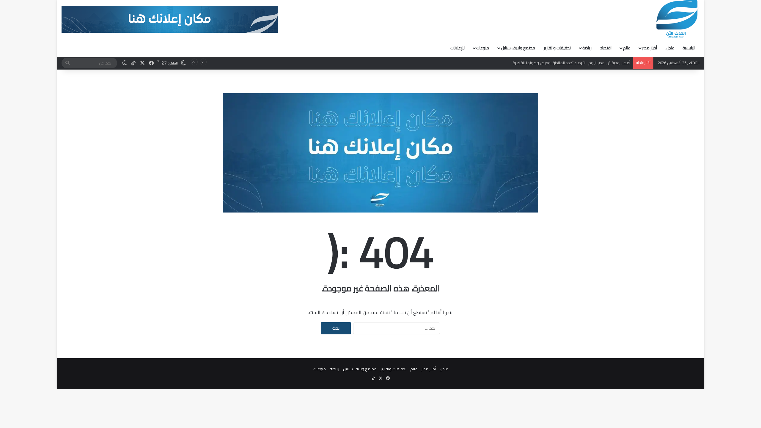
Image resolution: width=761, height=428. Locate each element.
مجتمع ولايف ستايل (518, 48)
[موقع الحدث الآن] (677, 19)
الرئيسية (689, 48)
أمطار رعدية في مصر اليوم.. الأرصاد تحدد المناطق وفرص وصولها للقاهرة (571, 62)
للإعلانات (457, 48)
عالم (626, 48)
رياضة (587, 48)
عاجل (670, 48)
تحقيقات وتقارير (393, 368)
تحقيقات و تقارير (557, 48)
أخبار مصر (649, 48)
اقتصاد (605, 48)
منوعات (482, 48)
